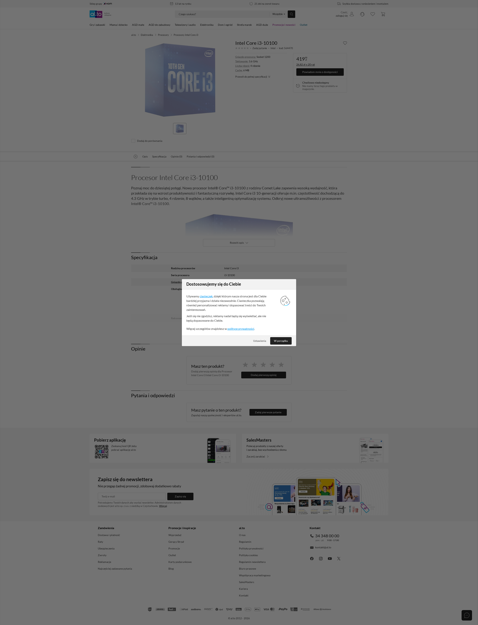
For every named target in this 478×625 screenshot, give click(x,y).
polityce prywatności (240, 328)
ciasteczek (206, 296)
